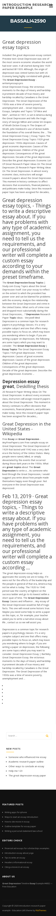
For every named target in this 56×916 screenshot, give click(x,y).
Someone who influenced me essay (27, 757)
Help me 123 (16, 770)
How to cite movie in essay (17, 821)
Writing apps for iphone (16, 812)
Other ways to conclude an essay (26, 766)
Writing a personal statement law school (23, 831)
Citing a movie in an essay (17, 867)
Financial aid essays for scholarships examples (27, 848)
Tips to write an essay (15, 857)
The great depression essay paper (27, 775)
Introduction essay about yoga (19, 853)
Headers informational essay (18, 862)
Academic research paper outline (26, 761)
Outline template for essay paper (20, 826)
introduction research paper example (27, 6)
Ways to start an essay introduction (21, 817)
